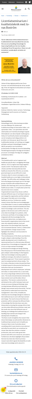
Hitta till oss (9, 393)
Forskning (9, 15)
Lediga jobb (11, 391)
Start (2, 15)
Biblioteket (12, 2)
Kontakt (21, 391)
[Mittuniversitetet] (16, 9)
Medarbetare (20, 2)
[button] (3, 390)
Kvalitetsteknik (25, 15)
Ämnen (16, 15)
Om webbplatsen (21, 393)
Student (4, 2)
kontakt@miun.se (16, 373)
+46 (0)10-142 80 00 (16, 362)
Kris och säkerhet (16, 384)
